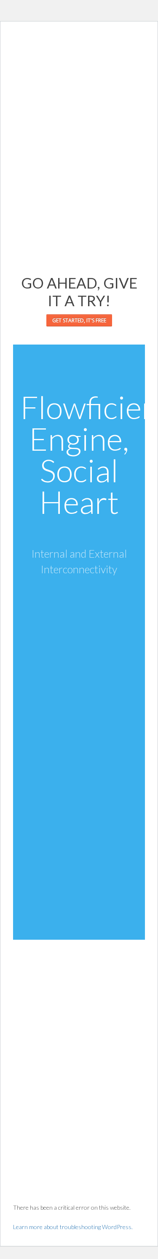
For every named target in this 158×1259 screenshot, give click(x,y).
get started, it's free (79, 320)
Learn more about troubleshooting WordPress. (73, 1226)
